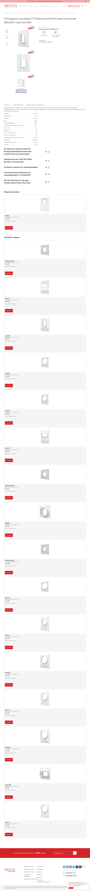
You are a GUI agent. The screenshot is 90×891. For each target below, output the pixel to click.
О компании (40, 866)
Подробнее (8, 227)
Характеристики (18, 105)
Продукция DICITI (29, 869)
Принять (71, 887)
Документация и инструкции (35, 105)
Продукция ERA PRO (30, 879)
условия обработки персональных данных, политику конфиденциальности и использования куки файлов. (78, 884)
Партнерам (40, 869)
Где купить (40, 874)
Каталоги (39, 877)
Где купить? (42, 40)
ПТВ (34, 13)
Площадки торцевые (26, 13)
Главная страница (8, 13)
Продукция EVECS (29, 872)
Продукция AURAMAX (27, 875)
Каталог (17, 13)
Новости (39, 872)
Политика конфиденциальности (43, 880)
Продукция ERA (28, 866)
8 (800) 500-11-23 (73, 6)
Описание (7, 105)
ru (82, 866)
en (84, 866)
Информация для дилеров (45, 41)
